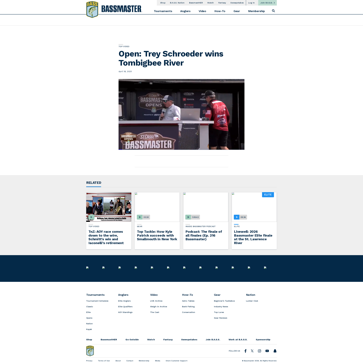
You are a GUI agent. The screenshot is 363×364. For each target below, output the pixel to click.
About (118, 361)
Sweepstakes (237, 3)
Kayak (89, 329)
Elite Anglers (124, 301)
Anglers (185, 11)
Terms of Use (104, 361)
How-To (219, 11)
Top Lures (219, 312)
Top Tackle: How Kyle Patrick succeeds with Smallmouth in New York (157, 235)
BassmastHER (196, 3)
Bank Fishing (188, 306)
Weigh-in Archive (158, 306)
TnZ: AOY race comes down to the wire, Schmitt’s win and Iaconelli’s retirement (106, 237)
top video (93, 226)
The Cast (154, 312)
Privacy (89, 361)
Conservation (188, 312)
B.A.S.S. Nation (177, 3)
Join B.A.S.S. (266, 3)
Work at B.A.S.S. (238, 339)
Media (157, 361)
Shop (162, 3)
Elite (237, 226)
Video (202, 11)
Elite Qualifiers (125, 306)
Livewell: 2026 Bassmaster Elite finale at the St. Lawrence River (253, 237)
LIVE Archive (156, 301)
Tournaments (163, 11)
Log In (251, 3)
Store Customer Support (176, 361)
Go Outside (132, 339)
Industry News (221, 306)
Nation (89, 323)
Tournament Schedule (97, 301)
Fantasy (222, 3)
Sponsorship (263, 339)
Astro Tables (188, 301)
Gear (237, 11)
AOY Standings (125, 312)
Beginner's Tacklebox (224, 301)
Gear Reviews (220, 318)
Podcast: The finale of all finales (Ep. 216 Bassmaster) (203, 235)
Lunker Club (252, 301)
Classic (89, 306)
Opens (89, 318)
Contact (129, 361)
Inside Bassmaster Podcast (200, 226)
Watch (210, 3)
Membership (256, 11)
